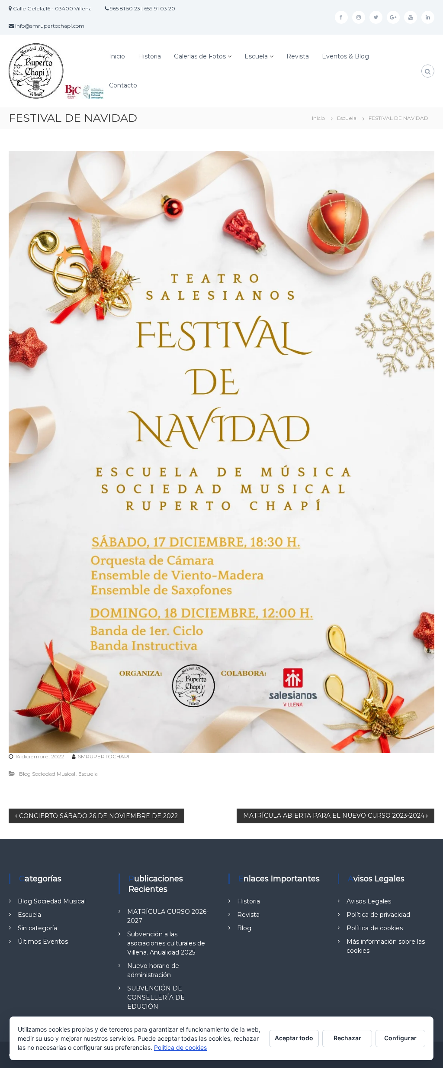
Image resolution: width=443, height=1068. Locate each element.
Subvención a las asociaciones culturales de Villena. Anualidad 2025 (166, 943)
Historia (149, 56)
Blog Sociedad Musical (47, 773)
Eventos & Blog (345, 56)
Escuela (256, 56)
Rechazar (347, 1038)
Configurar (400, 1038)
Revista (297, 56)
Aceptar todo (294, 1038)
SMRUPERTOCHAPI (103, 756)
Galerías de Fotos (200, 56)
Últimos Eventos (43, 941)
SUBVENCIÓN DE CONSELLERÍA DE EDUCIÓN (156, 997)
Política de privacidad (378, 915)
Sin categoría (37, 928)
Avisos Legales (369, 901)
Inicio (117, 56)
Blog (244, 928)
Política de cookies (375, 928)
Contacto (123, 85)
